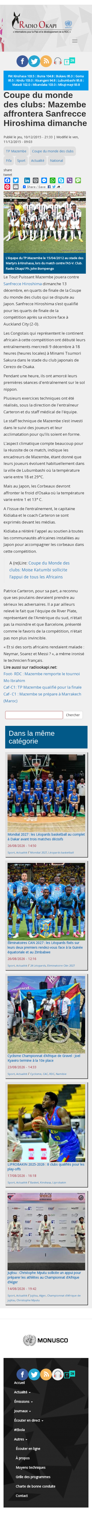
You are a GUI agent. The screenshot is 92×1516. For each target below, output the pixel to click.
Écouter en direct (27, 1420)
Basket (34, 1182)
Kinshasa (45, 1182)
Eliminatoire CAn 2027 (61, 965)
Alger (42, 1295)
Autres (19, 1439)
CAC (45, 1074)
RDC (51, 1074)
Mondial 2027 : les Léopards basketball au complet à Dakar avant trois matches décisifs (46, 836)
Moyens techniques (31, 1467)
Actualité (37, 160)
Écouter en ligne (28, 1448)
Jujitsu (34, 1295)
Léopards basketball (61, 852)
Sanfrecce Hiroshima (23, 283)
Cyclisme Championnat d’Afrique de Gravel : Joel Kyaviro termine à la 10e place (44, 1058)
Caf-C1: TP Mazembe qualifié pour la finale (43, 687)
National (56, 160)
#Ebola (19, 1429)
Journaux (21, 1411)
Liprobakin (59, 1182)
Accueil (19, 1382)
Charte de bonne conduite (35, 1486)
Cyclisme (36, 1074)
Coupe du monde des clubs (53, 151)
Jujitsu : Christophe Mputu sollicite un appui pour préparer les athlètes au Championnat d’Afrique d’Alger (44, 1277)
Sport (21, 160)
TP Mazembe (16, 151)
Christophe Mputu (28, 1300)
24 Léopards (38, 965)
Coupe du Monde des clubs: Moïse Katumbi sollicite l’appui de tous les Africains (39, 570)
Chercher (73, 715)
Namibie (61, 1074)
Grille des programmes (33, 1477)
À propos (23, 1458)
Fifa (9, 160)
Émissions (22, 1401)
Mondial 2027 (38, 852)
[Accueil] (41, 22)
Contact (22, 1495)
